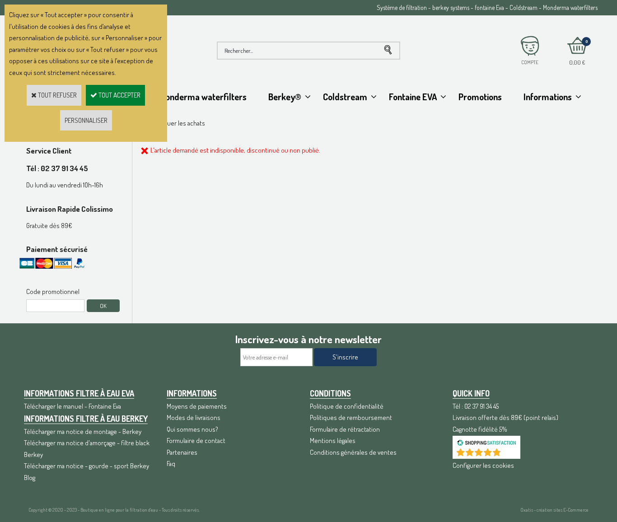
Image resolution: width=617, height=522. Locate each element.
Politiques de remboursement (351, 417)
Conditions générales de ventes (353, 452)
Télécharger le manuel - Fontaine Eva (72, 406)
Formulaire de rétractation (345, 429)
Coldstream (345, 97)
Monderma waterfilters (203, 97)
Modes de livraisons (193, 417)
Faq (171, 463)
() (510, 454)
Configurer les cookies (483, 465)
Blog (29, 477)
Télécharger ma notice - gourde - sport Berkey (86, 465)
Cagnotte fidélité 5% (480, 429)
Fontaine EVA (413, 97)
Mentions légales (332, 440)
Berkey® (284, 97)
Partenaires (182, 452)
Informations (548, 97)
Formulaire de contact (196, 440)
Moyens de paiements (197, 406)
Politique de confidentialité (346, 406)
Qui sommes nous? (192, 429)
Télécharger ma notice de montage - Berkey (82, 431)
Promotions (480, 97)
